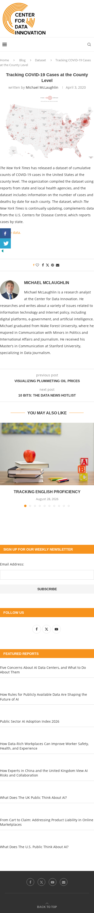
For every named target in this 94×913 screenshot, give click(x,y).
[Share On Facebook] (5, 233)
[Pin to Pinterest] (52, 265)
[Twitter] (41, 882)
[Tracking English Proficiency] (47, 454)
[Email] (63, 882)
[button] (4, 465)
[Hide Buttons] (2, 250)
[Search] (89, 44)
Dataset (40, 60)
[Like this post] (37, 265)
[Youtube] (52, 882)
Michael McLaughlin (42, 87)
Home (4, 60)
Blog (22, 60)
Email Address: (12, 564)
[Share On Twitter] (5, 243)
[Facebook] (30, 882)
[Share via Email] (57, 265)
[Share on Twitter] (47, 265)
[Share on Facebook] (43, 265)
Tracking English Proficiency (47, 492)
